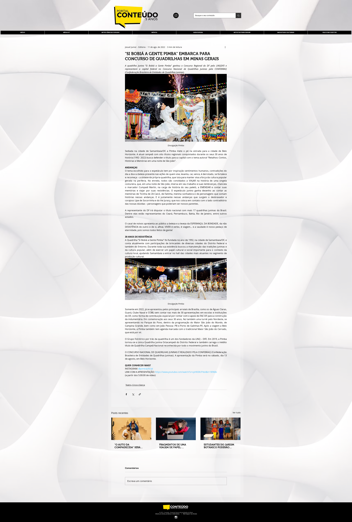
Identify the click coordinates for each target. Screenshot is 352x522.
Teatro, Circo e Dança (135, 385)
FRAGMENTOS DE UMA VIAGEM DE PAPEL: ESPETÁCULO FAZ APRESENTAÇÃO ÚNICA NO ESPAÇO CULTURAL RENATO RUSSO (175, 446)
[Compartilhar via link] (139, 394)
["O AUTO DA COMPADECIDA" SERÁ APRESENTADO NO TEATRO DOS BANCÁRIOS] (131, 429)
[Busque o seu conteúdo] (238, 15)
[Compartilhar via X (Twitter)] (133, 394)
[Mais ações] (225, 47)
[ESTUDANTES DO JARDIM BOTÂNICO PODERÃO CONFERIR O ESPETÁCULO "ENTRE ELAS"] (220, 429)
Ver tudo (236, 412)
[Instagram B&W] (175, 517)
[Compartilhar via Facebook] (126, 394)
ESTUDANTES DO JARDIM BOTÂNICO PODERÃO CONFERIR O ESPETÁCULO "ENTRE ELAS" (219, 446)
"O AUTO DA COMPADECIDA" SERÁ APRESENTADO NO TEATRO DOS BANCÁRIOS (131, 446)
